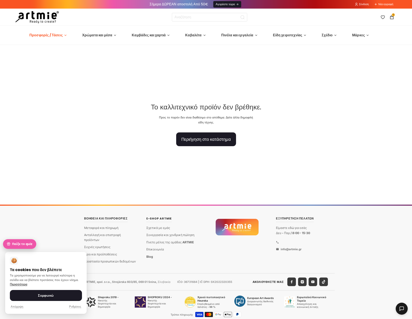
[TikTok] (323, 282)
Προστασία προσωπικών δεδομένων (110, 261)
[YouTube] (313, 282)
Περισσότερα (18, 284)
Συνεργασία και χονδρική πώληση (170, 235)
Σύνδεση (364, 4)
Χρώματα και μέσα (97, 35)
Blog (149, 256)
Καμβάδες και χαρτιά (149, 35)
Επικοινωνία (155, 249)
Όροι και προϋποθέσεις (100, 254)
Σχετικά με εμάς (158, 228)
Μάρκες (358, 35)
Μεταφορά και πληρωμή (101, 228)
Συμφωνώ (46, 295)
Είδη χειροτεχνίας (287, 35)
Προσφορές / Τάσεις (46, 35)
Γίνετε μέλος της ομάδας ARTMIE (170, 242)
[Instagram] (302, 282)
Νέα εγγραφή (385, 4)
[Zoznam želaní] (383, 17)
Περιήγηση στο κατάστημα (206, 139)
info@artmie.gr (291, 249)
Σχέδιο (327, 35)
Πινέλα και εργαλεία (237, 35)
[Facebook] (291, 282)
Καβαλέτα (193, 35)
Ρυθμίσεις (75, 306)
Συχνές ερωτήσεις (97, 247)
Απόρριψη (17, 306)
